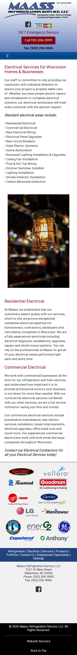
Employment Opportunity (53, 555)
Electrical (33, 551)
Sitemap (38, 558)
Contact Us (27, 555)
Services (47, 551)
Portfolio (12, 555)
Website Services (38, 641)
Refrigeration (16, 551)
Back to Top (38, 650)
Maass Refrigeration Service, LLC (38, 566)
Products (62, 551)
